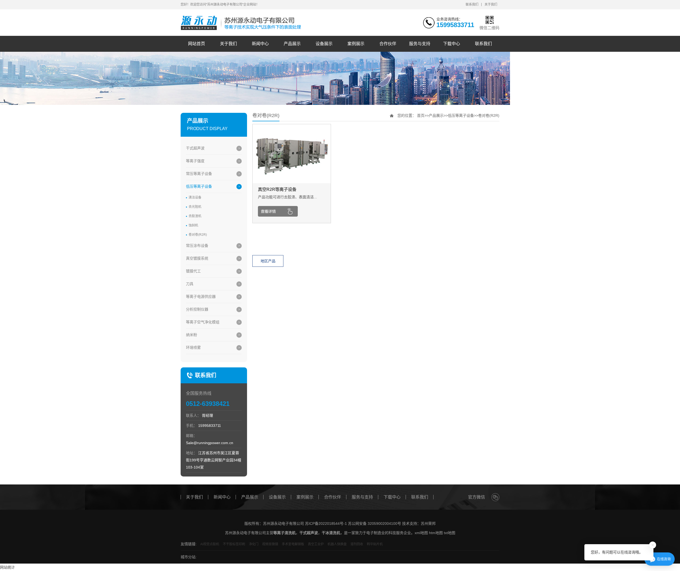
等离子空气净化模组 (202, 322)
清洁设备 (195, 197)
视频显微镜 (270, 544)
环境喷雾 (193, 347)
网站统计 (7, 567)
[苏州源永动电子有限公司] (242, 23)
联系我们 (472, 4)
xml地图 (421, 533)
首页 (420, 115)
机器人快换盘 (337, 544)
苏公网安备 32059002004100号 (374, 523)
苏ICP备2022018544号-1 (326, 523)
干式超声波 (195, 148)
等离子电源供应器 (201, 296)
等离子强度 (195, 161)
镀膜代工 (193, 271)
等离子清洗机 (284, 533)
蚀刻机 (193, 225)
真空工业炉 (316, 544)
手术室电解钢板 (293, 544)
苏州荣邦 (428, 523)
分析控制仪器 (197, 309)
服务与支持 (419, 43)
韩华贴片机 (375, 544)
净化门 (253, 544)
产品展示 (292, 43)
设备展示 (324, 43)
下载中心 (451, 43)
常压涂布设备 (197, 245)
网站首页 (196, 43)
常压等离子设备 (199, 173)
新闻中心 (260, 43)
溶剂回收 (356, 544)
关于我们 (490, 4)
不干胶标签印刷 (234, 544)
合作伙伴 (387, 43)
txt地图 (449, 533)
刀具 (189, 284)
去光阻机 (195, 207)
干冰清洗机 (331, 533)
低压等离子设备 (199, 186)
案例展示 (355, 43)
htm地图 (436, 533)
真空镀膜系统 (197, 258)
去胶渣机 (195, 216)
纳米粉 (191, 335)
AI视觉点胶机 (209, 544)
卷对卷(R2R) (198, 235)
